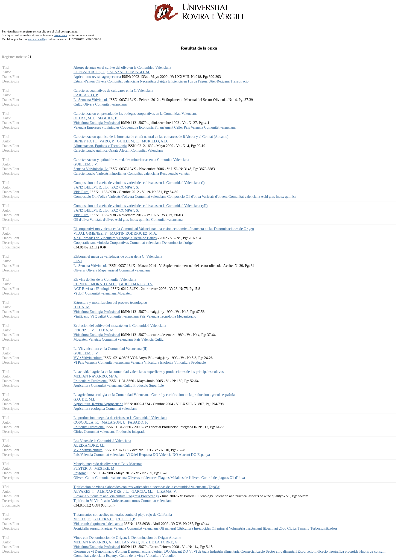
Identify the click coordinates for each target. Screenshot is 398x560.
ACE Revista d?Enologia (91, 289)
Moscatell (124, 293)
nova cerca (60, 35)
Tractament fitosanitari (262, 528)
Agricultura (81, 385)
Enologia (166, 362)
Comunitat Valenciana (147, 150)
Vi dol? (78, 293)
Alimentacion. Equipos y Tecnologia (100, 146)
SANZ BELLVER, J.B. (91, 187)
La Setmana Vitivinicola (90, 100)
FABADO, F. (138, 422)
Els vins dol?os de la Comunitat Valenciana (104, 279)
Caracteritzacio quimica (90, 150)
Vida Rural (81, 192)
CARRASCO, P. (85, 95)
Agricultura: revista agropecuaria (97, 77)
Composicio (82, 196)
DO (167, 551)
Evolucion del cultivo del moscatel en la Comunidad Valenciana (119, 325)
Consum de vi (83, 551)
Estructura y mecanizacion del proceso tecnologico (110, 302)
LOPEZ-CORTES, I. (89, 72)
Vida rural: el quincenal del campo (98, 524)
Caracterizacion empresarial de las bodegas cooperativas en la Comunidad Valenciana (135, 113)
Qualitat (100, 316)
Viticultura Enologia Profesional (96, 123)
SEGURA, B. (108, 118)
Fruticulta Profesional (89, 427)
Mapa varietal (108, 270)
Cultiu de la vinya (132, 555)
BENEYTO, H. (85, 141)
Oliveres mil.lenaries (142, 478)
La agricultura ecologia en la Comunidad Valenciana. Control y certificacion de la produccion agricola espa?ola (154, 395)
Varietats (94, 339)
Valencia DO (168, 455)
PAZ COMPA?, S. (125, 187)
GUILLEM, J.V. (85, 164)
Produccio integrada (130, 431)
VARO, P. (107, 141)
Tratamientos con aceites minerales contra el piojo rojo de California (122, 514)
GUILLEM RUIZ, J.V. (136, 284)
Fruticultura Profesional (90, 381)
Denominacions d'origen (145, 551)
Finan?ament (164, 127)
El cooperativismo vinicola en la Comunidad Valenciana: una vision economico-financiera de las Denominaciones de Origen (163, 229)
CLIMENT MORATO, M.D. (95, 284)
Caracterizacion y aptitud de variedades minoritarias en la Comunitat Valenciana (131, 160)
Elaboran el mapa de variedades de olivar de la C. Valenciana (117, 256)
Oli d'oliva (99, 196)
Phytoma (79, 473)
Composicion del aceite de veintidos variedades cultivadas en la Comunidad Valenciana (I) (139, 183)
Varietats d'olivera (121, 196)
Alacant (124, 150)
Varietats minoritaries (111, 173)
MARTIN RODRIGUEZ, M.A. (133, 233)
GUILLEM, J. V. (86, 353)
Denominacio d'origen (178, 243)
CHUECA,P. (125, 519)
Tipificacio (81, 501)
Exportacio (305, 551)
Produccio (198, 362)
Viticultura (151, 362)
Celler (178, 127)
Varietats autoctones (125, 501)
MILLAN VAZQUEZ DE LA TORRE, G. (147, 542)
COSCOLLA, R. (86, 422)
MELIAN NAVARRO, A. (92, 542)
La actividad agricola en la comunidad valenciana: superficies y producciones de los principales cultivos (148, 372)
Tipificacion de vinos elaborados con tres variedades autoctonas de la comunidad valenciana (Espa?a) (146, 487)
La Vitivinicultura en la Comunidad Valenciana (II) (110, 349)
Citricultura (185, 528)
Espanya (203, 455)
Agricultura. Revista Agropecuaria (98, 404)
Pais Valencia (193, 127)
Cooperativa (129, 127)
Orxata (113, 150)
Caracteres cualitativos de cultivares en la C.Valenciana (113, 90)
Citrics (78, 431)
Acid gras (268, 196)
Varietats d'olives (102, 219)
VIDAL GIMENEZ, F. (90, 233)
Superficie (156, 385)
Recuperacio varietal (175, 173)
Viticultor (169, 555)
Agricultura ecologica (89, 408)
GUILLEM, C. (128, 141)
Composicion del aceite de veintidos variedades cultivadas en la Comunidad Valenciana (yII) (140, 206)
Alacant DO (187, 455)
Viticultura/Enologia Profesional (96, 547)
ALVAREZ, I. (83, 491)
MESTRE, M (104, 468)
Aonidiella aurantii (86, 528)
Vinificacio (81, 316)
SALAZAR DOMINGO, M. (128, 72)
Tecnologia (168, 316)
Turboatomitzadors (323, 528)
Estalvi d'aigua (84, 81)
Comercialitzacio (252, 551)
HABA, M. (81, 307)
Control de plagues (215, 478)
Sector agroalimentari (281, 551)
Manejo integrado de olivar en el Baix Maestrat (107, 464)
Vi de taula (201, 551)
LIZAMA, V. (167, 491)
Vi (92, 316)
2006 (282, 528)
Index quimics (286, 196)
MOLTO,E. (82, 519)
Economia (146, 127)
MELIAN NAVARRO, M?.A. (95, 376)
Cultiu (77, 104)
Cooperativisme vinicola (91, 243)
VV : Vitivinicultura (87, 358)
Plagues (164, 478)
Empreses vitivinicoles (103, 127)
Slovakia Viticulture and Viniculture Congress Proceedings (116, 496)
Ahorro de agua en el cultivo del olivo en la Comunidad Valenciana (122, 67)
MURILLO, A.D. (155, 141)
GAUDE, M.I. (84, 399)
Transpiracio (240, 81)
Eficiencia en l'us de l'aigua (188, 81)
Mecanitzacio (186, 316)
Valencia (79, 127)
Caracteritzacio (84, 173)
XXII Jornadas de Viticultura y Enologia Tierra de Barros (115, 238)
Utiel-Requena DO (144, 455)
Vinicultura (182, 362)
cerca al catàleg (37, 39)
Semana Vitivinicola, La (90, 169)
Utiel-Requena (219, 81)
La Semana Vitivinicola (90, 266)
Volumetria (237, 528)
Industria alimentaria (225, 551)
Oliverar (79, 270)
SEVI (77, 261)
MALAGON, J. (113, 422)
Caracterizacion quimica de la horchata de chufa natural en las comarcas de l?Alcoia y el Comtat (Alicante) (150, 137)
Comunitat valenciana (123, 81)
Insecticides (202, 528)
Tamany (303, 528)
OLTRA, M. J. (84, 118)
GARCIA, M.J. (143, 491)
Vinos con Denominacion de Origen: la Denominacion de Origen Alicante (127, 537)
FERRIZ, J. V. (84, 330)
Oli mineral (167, 528)
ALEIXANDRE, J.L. (89, 445)
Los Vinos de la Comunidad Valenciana (102, 441)
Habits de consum (372, 551)
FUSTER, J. (82, 468)
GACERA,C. (104, 519)
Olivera (101, 81)
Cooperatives (119, 243)
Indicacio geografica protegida (336, 551)
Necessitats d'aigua (153, 81)
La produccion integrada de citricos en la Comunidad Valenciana (120, 418)
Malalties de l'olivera (185, 478)
